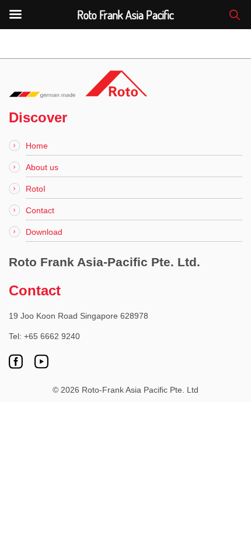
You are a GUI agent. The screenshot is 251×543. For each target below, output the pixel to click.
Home (37, 145)
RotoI (36, 188)
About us (42, 167)
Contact (40, 210)
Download (44, 232)
